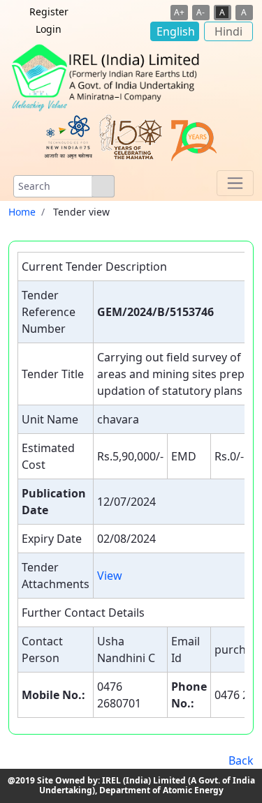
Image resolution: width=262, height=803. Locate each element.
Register (48, 11)
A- (200, 12)
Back (241, 760)
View (109, 575)
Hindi (228, 31)
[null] (103, 186)
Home (22, 211)
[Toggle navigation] (235, 183)
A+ (179, 12)
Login (48, 29)
